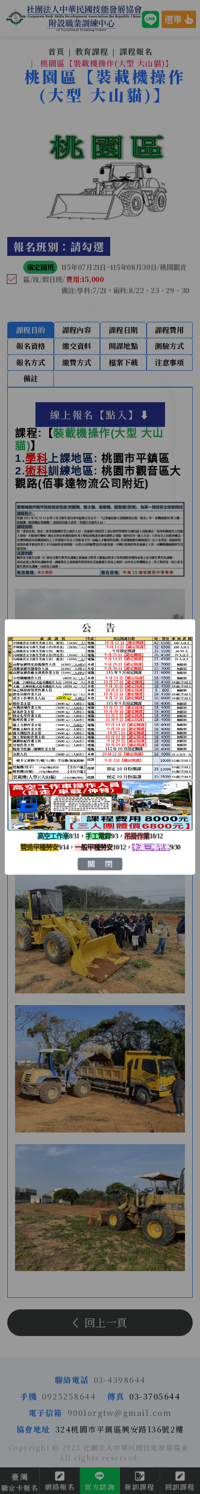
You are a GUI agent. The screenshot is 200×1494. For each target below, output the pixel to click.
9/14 (44, 847)
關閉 (104, 863)
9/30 (156, 847)
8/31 (58, 836)
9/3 (101, 836)
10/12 (143, 836)
